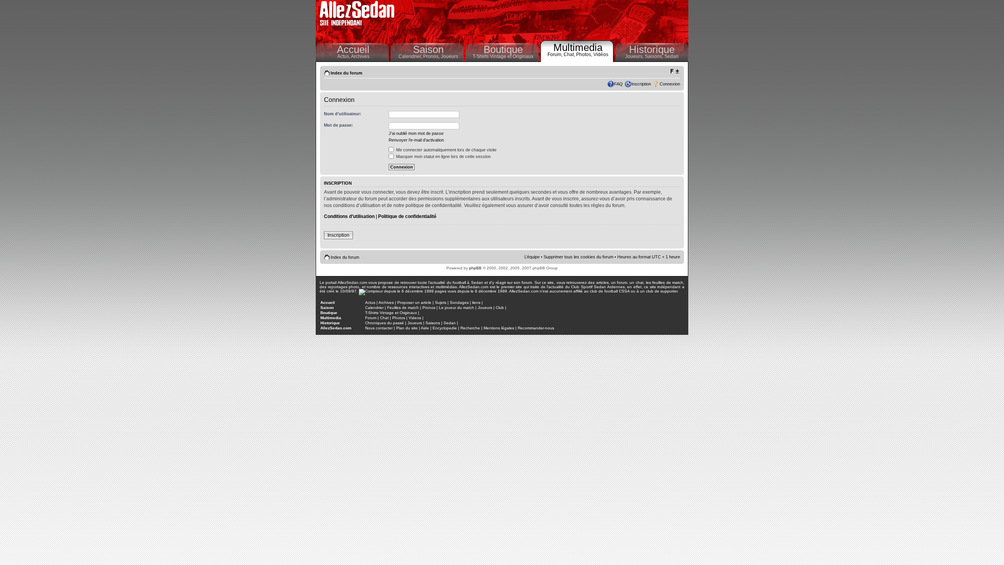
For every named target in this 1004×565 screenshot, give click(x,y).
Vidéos (600, 54)
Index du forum (346, 73)
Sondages (459, 302)
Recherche (470, 328)
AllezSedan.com (335, 328)
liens (476, 302)
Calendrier (374, 307)
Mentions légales (499, 328)
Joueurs (449, 56)
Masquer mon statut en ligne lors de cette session (443, 156)
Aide (425, 328)
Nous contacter (379, 328)
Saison (428, 49)
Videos (415, 318)
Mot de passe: (338, 125)
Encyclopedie (445, 328)
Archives (360, 56)
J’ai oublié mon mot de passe (416, 133)
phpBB (475, 268)
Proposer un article (414, 302)
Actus (370, 302)
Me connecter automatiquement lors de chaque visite (446, 149)
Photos (398, 318)
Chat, (570, 54)
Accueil (353, 49)
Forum (370, 318)
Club (500, 307)
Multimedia (577, 47)
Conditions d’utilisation (349, 216)
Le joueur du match (456, 307)
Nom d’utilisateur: (342, 113)
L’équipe (532, 256)
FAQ (618, 84)
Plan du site (407, 328)
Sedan (671, 56)
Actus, (344, 56)
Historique (652, 49)
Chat (384, 318)
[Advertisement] (543, 19)
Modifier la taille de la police (674, 71)
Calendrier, (410, 56)
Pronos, (432, 56)
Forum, (555, 54)
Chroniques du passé (384, 323)
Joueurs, (635, 56)
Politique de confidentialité (407, 216)
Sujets (440, 302)
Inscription (641, 84)
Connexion (670, 84)
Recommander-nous (536, 328)
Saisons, (654, 56)
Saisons (433, 323)
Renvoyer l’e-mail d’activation (416, 140)
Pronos (428, 307)
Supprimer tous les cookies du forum (578, 256)
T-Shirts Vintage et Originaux (503, 56)
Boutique (503, 49)
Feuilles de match (403, 307)
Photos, (584, 54)
